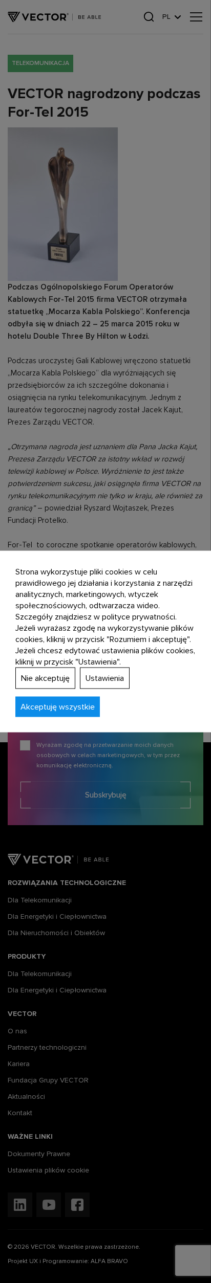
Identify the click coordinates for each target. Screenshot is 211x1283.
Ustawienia (105, 678)
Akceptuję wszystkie (57, 707)
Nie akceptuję (45, 678)
